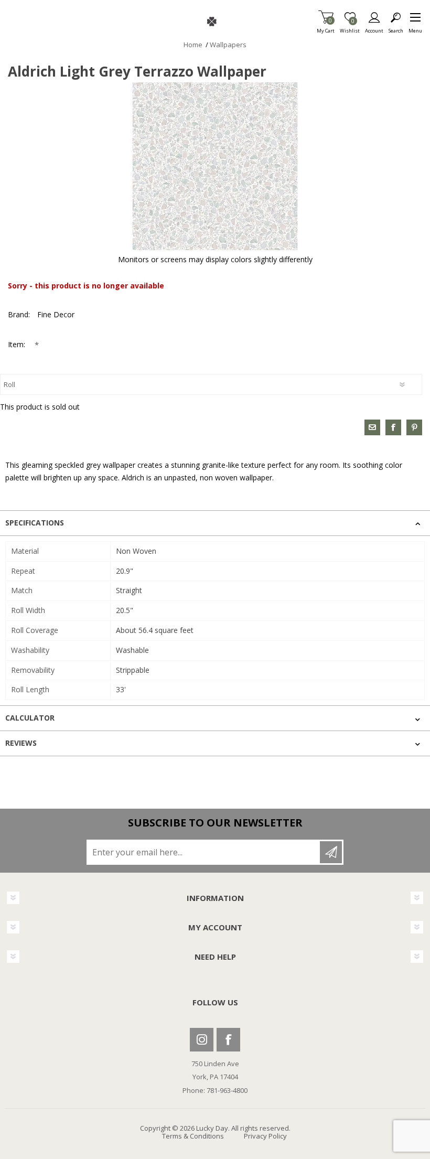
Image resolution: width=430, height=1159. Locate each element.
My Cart (326, 27)
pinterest (414, 427)
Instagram (201, 1039)
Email (372, 427)
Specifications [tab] (34, 523)
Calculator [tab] (30, 718)
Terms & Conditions (193, 1136)
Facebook (228, 1039)
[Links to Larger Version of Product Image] (215, 166)
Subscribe (331, 852)
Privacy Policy (265, 1136)
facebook (393, 427)
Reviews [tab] (21, 743)
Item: (17, 344)
